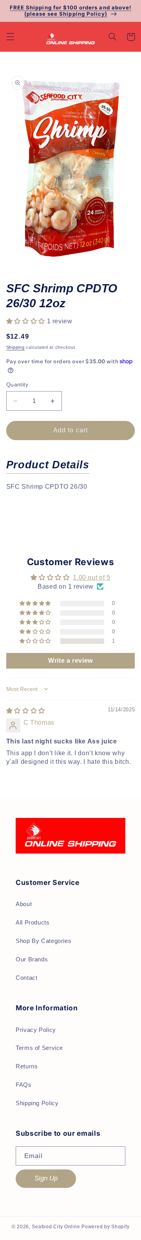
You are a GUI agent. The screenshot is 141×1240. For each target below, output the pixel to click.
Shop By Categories (43, 941)
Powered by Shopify (105, 1226)
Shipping (15, 347)
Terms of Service (39, 1048)
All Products (33, 922)
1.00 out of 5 (91, 577)
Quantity (17, 385)
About (24, 904)
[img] (25, 710)
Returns (27, 1066)
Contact (26, 978)
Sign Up (46, 1178)
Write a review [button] (70, 660)
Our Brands (32, 959)
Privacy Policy (36, 1030)
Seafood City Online (56, 1226)
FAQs (24, 1085)
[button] (10, 37)
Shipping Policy (37, 1103)
